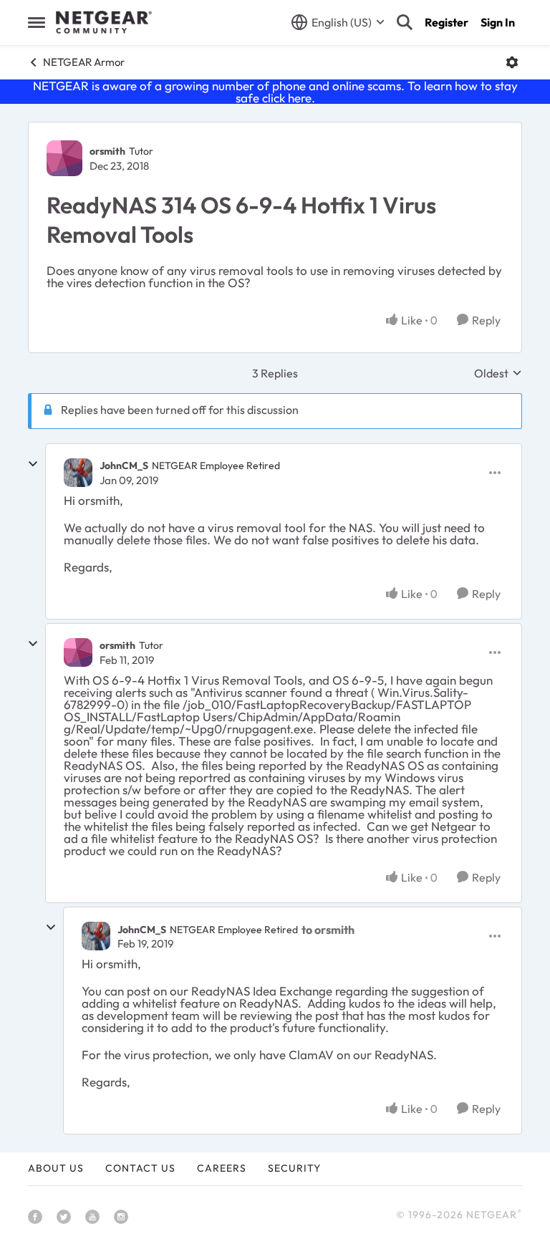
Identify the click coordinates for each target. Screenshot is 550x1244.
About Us (56, 1168)
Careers (221, 1168)
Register (446, 22)
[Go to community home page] (104, 22)
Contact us (140, 1168)
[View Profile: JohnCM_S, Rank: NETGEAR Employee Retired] (78, 472)
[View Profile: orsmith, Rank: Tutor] (64, 158)
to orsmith (327, 929)
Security (294, 1168)
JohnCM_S (124, 466)
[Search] (404, 22)
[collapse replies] (33, 464)
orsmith (107, 151)
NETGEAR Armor (84, 62)
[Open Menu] (512, 62)
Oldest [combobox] (498, 373)
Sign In (498, 22)
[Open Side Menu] (36, 22)
